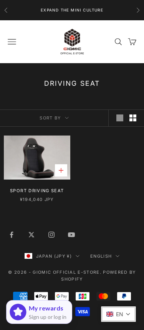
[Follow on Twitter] (31, 235)
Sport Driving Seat (37, 190)
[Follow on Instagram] (51, 235)
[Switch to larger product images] (119, 118)
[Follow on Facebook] (11, 235)
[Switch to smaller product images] (132, 118)
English (101, 256)
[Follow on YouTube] (71, 235)
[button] (118, 314)
